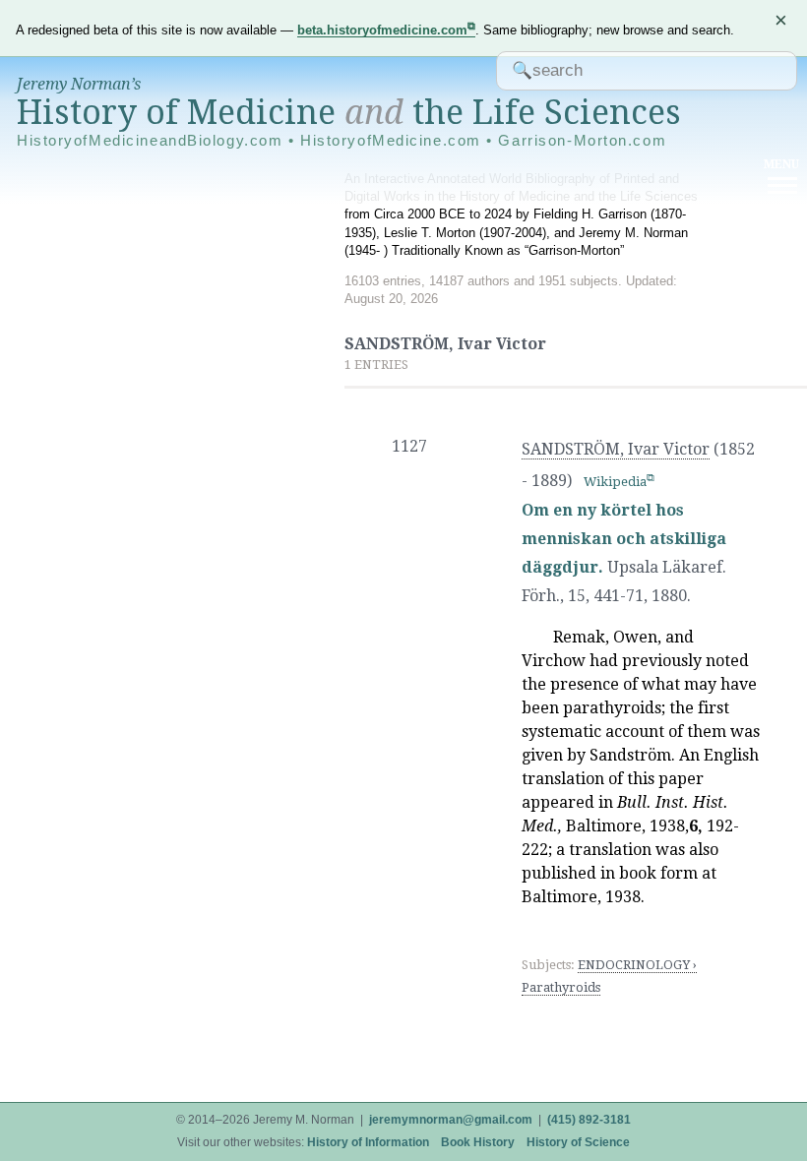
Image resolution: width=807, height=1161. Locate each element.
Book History (478, 1142)
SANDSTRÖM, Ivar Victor (616, 449)
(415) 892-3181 (589, 1120)
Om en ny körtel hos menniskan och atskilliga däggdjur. (624, 539)
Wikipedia (615, 481)
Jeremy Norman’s (79, 84)
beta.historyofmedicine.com (382, 30)
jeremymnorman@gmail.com (450, 1120)
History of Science (578, 1142)
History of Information (368, 1142)
